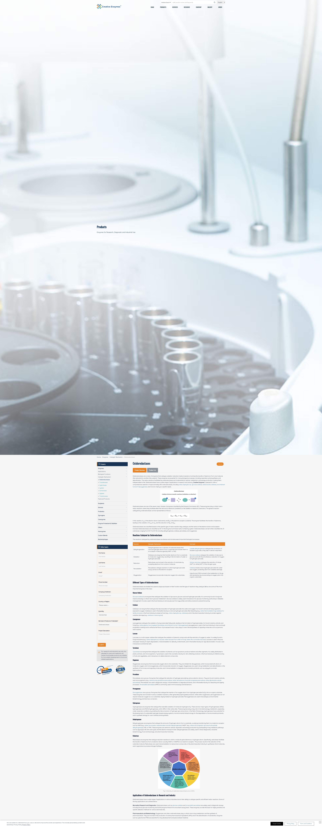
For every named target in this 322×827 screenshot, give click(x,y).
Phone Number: (103, 582)
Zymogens (101, 515)
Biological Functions (104, 474)
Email (100, 572)
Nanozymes (102, 531)
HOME (152, 7)
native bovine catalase (209, 484)
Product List (152, 470)
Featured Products (104, 499)
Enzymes (105, 457)
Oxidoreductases (104, 479)
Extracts (100, 507)
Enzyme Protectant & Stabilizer (107, 523)
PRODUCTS (163, 7)
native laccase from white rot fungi (175, 639)
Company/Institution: (105, 592)
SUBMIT (101, 645)
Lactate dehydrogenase (197, 548)
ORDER (220, 7)
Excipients (101, 503)
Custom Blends (102, 535)
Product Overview (140, 470)
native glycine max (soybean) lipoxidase (151, 625)
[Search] (214, 2)
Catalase (192, 568)
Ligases (101, 493)
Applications (102, 471)
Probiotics (101, 511)
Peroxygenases (137, 692)
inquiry (220, 464)
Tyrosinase (136, 651)
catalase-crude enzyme (154, 615)
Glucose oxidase (195, 555)
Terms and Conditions (306, 823)
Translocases (103, 496)
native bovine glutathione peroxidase (160, 680)
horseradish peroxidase (193, 805)
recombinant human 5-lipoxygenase (176, 625)
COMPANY (199, 7)
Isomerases (103, 490)
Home (99, 457)
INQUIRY (210, 7)
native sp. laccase (155, 639)
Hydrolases (103, 485)
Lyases (101, 488)
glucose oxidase (178, 805)
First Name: (102, 553)
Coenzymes (101, 519)
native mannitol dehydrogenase (162, 725)
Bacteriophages (103, 539)
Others (100, 527)
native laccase (196, 639)
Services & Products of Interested (108, 621)
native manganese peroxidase (188, 680)
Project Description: (104, 630)
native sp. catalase (178, 613)
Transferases (103, 482)
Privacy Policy (26, 824)
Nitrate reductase (195, 562)
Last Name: (102, 562)
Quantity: (101, 611)
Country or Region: (104, 601)
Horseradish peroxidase (147, 684)
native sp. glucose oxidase (190, 484)
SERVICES (175, 7)
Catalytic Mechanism (116, 457)
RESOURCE (187, 7)
